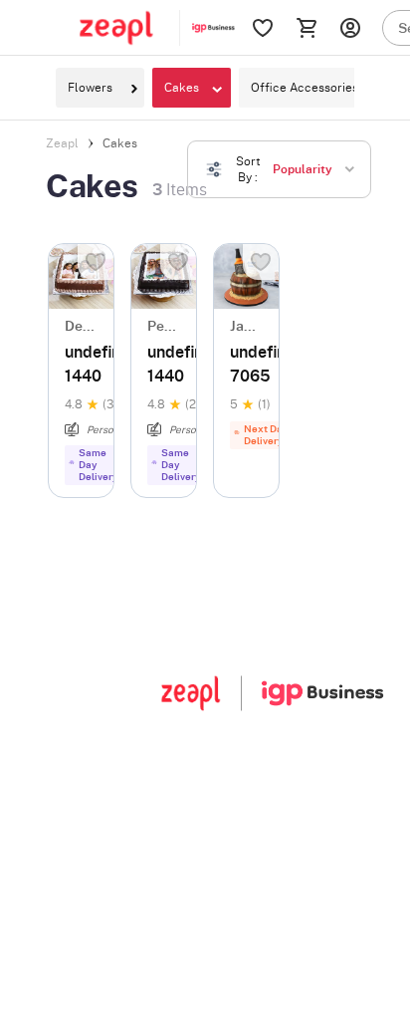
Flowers (90, 88)
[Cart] (306, 28)
